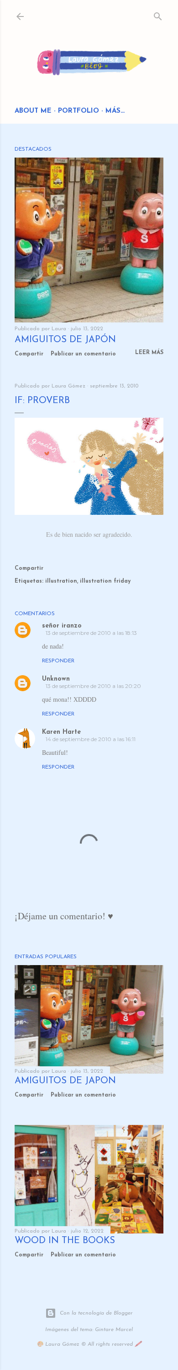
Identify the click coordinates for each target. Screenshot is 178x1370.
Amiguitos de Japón (65, 339)
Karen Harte (61, 732)
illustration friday (105, 581)
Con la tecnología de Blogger (96, 1313)
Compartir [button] (29, 354)
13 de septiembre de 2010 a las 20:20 (93, 685)
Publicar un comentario (83, 354)
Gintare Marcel (114, 1329)
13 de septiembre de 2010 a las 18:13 (91, 632)
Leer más (149, 352)
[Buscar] (157, 14)
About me (33, 111)
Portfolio (78, 111)
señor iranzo (62, 625)
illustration (61, 581)
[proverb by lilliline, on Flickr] (89, 512)
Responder (58, 661)
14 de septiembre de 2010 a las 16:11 (91, 739)
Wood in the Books (65, 1240)
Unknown (56, 679)
